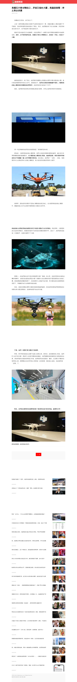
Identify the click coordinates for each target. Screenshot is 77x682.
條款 (20, 676)
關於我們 (13, 676)
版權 (24, 676)
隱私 (22, 676)
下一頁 (38, 454)
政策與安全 (17, 676)
